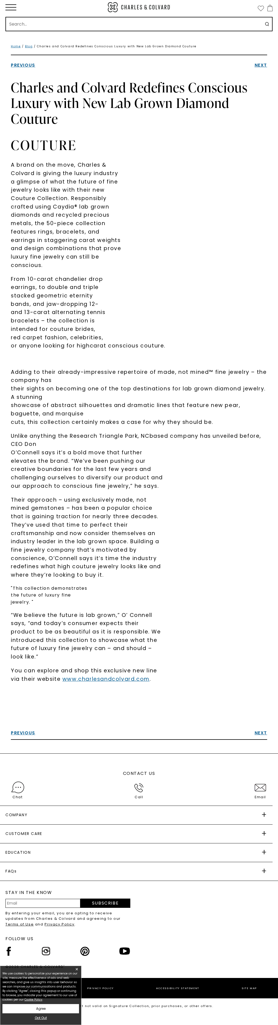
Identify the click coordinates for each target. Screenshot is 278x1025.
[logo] (139, 7)
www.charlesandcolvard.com (106, 679)
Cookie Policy (33, 1000)
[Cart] (269, 8)
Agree (41, 1008)
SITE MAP (249, 988)
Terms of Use (19, 924)
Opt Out (41, 1017)
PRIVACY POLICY (100, 988)
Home (16, 46)
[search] (267, 24)
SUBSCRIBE (105, 903)
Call (139, 797)
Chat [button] (17, 797)
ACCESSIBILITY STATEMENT (177, 988)
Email (260, 797)
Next (261, 65)
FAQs (11, 871)
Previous (23, 65)
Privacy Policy (59, 924)
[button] (10, 7)
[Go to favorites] (260, 8)
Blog (29, 46)
